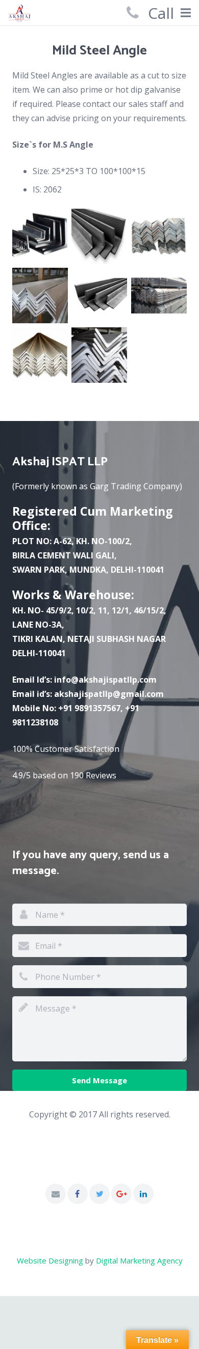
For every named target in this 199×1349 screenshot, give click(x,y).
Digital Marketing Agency (139, 1260)
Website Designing (50, 1260)
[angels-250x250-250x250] (40, 236)
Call (161, 13)
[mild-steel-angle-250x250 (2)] (99, 236)
